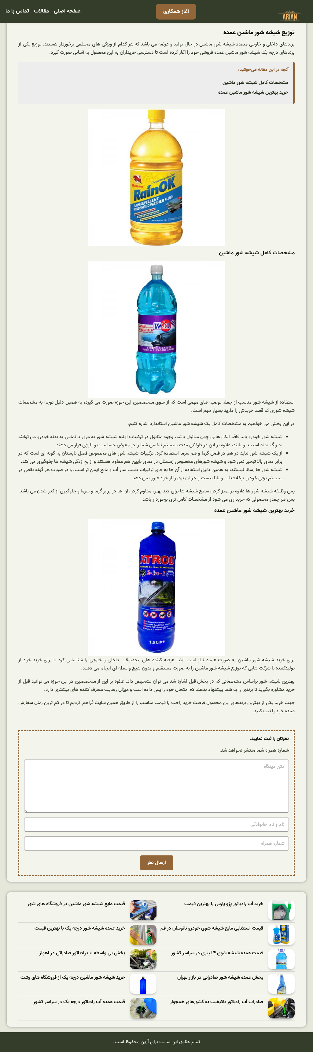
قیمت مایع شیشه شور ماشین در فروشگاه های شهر (76, 904)
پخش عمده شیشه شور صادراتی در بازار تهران (220, 977)
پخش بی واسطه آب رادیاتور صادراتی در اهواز (82, 953)
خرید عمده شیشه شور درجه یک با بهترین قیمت (80, 928)
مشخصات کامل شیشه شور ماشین (255, 83)
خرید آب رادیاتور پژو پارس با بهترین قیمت (223, 904)
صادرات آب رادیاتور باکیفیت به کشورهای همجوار (216, 1002)
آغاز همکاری (176, 11)
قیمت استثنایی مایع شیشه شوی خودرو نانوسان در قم (211, 928)
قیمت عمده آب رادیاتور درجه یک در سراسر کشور (79, 1002)
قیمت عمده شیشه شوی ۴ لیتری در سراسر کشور (217, 953)
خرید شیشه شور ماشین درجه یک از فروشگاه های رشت (72, 977)
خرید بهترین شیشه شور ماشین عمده (253, 92)
